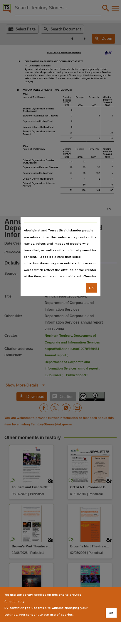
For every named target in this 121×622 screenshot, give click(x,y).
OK (91, 288)
